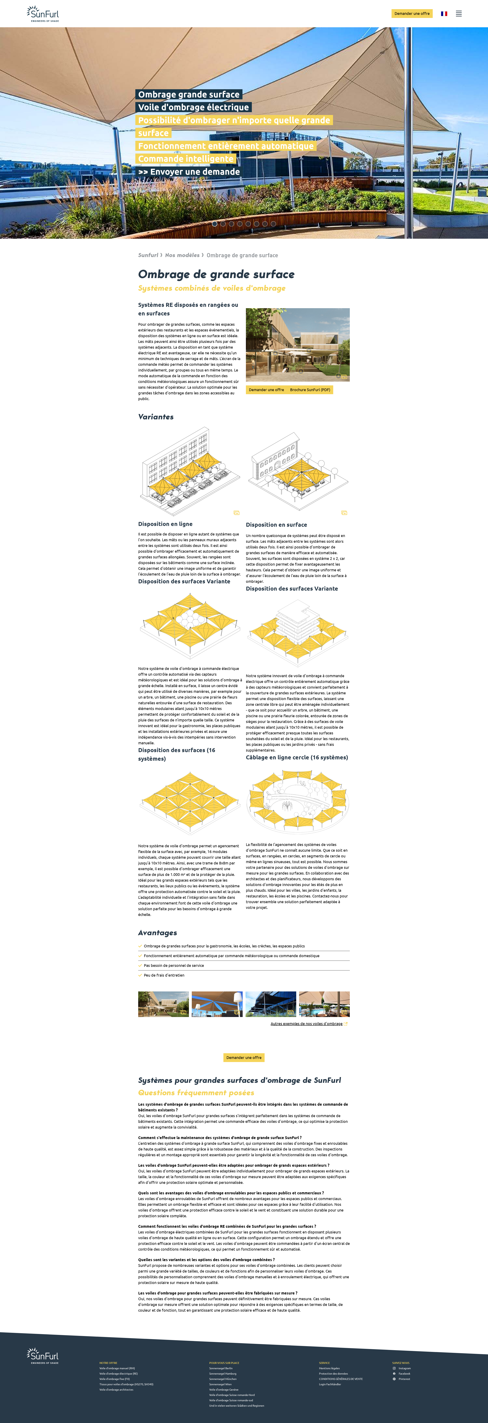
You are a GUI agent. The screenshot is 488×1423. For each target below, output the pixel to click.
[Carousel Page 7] (265, 224)
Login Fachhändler (330, 1384)
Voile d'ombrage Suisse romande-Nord (232, 1394)
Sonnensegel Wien (220, 1384)
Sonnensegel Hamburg (222, 1373)
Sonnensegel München (223, 1378)
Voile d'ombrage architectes (116, 1389)
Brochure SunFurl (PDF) (310, 390)
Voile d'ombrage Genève (223, 1389)
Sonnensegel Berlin (221, 1368)
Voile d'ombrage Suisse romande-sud (231, 1400)
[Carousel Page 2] (223, 224)
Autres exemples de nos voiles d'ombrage (307, 1023)
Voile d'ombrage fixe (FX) (115, 1378)
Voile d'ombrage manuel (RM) (117, 1368)
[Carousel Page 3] (231, 224)
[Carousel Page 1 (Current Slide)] (214, 224)
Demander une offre (412, 13)
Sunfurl (148, 255)
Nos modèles (182, 255)
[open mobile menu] (459, 13)
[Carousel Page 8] (273, 224)
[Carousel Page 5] (248, 224)
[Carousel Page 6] (256, 224)
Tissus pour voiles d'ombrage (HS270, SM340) (126, 1384)
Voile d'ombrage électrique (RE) (119, 1373)
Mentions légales (329, 1368)
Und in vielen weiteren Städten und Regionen (236, 1405)
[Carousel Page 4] (239, 224)
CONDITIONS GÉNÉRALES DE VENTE (341, 1378)
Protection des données (333, 1373)
